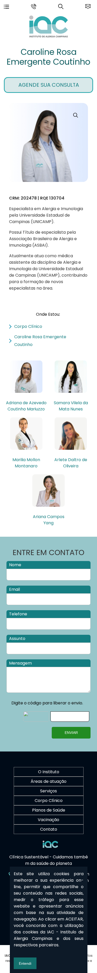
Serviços (48, 791)
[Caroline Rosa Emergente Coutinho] (48, 36)
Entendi (25, 963)
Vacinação (48, 820)
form (88, 5)
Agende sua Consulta (48, 85)
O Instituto (48, 772)
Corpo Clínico (49, 801)
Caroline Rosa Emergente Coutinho (48, 57)
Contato (48, 829)
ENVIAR (71, 733)
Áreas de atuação (48, 781)
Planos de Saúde (48, 810)
